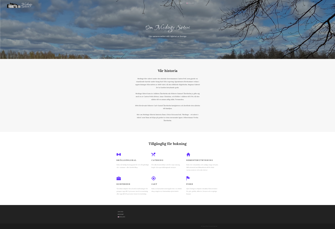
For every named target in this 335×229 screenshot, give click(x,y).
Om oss (170, 3)
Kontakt (180, 3)
